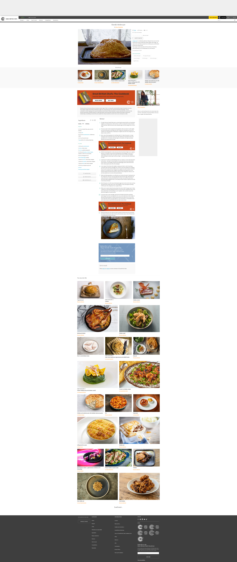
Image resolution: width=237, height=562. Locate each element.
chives (84, 159)
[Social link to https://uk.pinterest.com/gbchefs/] (140, 519)
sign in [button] (104, 268)
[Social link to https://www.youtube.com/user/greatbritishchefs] (144, 519)
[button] (22, 20)
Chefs (93, 526)
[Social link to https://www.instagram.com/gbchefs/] (142, 519)
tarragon (84, 161)
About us (116, 539)
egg (80, 140)
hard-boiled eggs (82, 157)
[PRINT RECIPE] (93, 120)
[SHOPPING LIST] (95, 120)
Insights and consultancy (119, 527)
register (108, 268)
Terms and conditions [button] (141, 560)
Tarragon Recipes (146, 55)
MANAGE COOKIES (84, 521)
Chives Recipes (153, 58)
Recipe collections (95, 535)
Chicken (134, 40)
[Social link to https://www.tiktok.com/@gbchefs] (146, 519)
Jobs (115, 543)
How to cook (94, 541)
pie (136, 40)
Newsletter (94, 547)
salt (82, 132)
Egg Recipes (136, 60)
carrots (80, 150)
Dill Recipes (145, 58)
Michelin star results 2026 (97, 529)
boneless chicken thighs (88, 152)
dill (83, 163)
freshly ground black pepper (84, 169)
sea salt (79, 167)
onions (80, 148)
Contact (116, 520)
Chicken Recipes (137, 55)
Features (93, 538)
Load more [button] (118, 507)
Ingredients (94, 532)
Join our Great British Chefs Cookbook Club (123, 533)
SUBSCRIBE (107, 258)
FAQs (116, 536)
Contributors (117, 546)
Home (93, 520)
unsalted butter (86, 134)
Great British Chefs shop (119, 530)
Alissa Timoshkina (119, 27)
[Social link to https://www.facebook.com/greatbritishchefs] (138, 519)
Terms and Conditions (119, 552)
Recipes (93, 523)
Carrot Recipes (137, 58)
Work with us (117, 523)
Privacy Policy (117, 549)
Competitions (94, 544)
